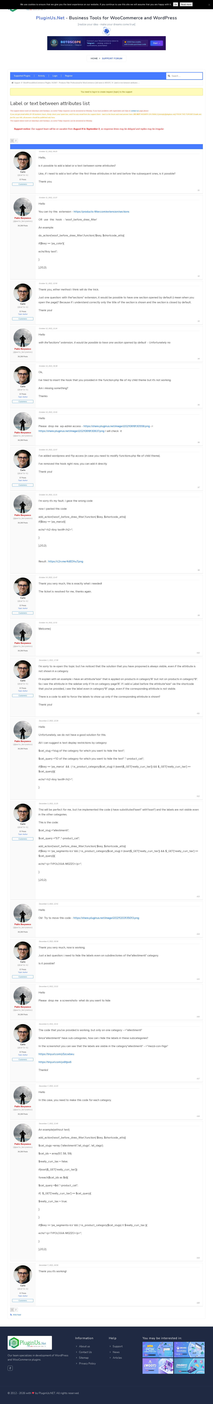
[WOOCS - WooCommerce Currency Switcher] (158, 1350)
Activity (41, 76)
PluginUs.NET (47, 1393)
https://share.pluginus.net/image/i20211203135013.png (106, 918)
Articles (117, 1358)
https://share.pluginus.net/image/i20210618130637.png (71, 431)
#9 (199, 615)
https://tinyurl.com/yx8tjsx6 (55, 1062)
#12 (198, 796)
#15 (198, 979)
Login (55, 76)
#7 (199, 487)
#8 (199, 570)
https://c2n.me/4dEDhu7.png (65, 561)
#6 (199, 442)
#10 (198, 653)
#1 (199, 190)
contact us (135, 111)
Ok (175, 4)
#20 (198, 1303)
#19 (198, 1258)
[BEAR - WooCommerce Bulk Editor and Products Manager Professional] (189, 1350)
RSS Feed (17, 1315)
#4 (199, 359)
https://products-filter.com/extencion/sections (101, 211)
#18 (198, 1116)
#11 (198, 713)
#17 (198, 1079)
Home (94, 58)
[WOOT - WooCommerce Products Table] (158, 1366)
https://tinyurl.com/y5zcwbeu (56, 1054)
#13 (198, 896)
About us (84, 1346)
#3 (199, 321)
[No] (209, 4)
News (116, 1352)
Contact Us (85, 1352)
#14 (198, 934)
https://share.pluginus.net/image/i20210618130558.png (116, 426)
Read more (186, 4)
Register (69, 76)
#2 (199, 276)
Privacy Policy (87, 1363)
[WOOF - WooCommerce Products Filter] (189, 1366)
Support (117, 1346)
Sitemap (83, 1358)
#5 (199, 405)
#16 (198, 1017)
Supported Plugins (22, 76)
